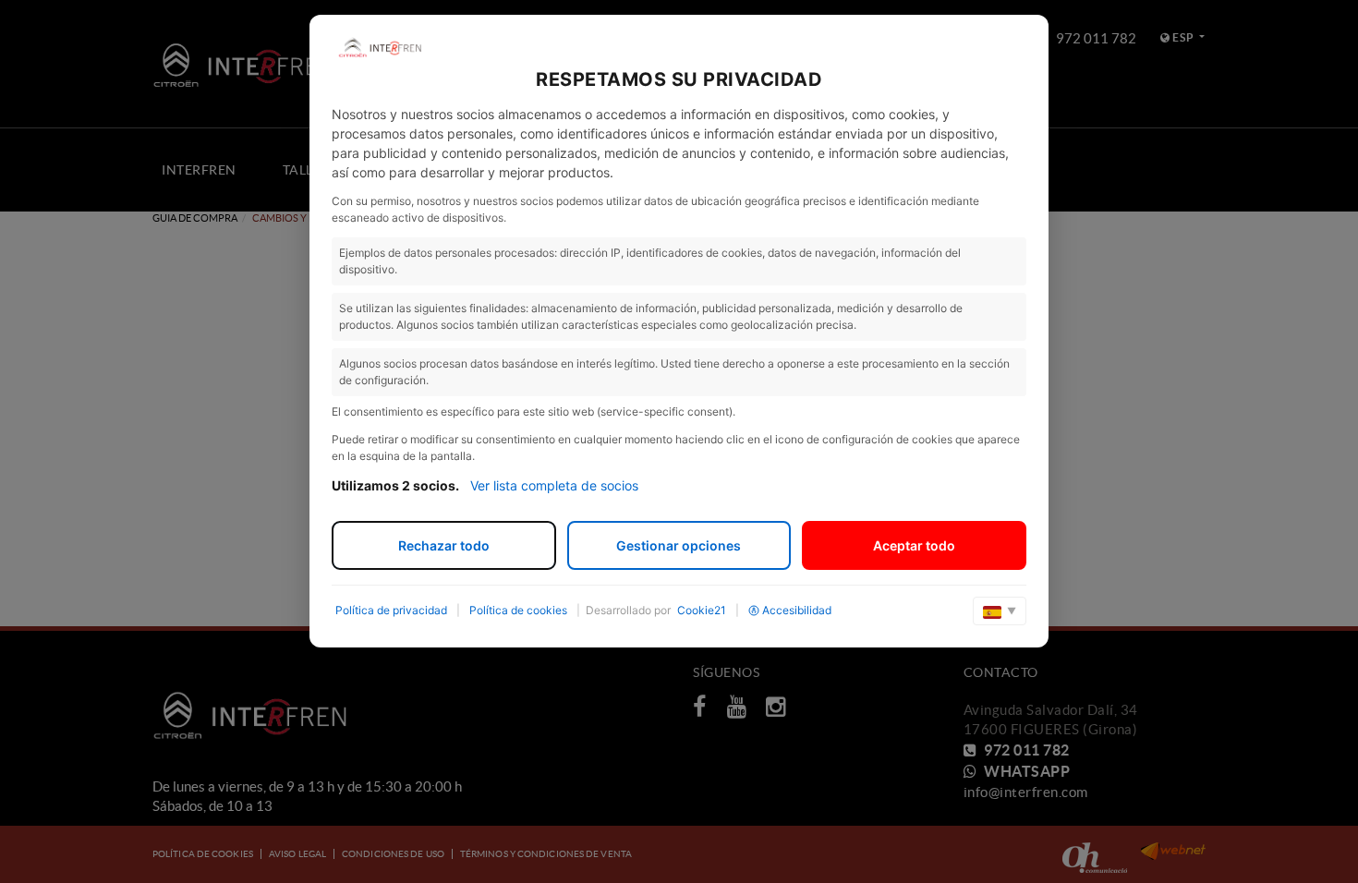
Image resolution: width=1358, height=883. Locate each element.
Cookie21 (701, 610)
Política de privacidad (391, 610)
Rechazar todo (444, 545)
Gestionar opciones (678, 545)
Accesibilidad (796, 610)
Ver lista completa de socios (554, 485)
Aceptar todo (914, 545)
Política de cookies (518, 610)
